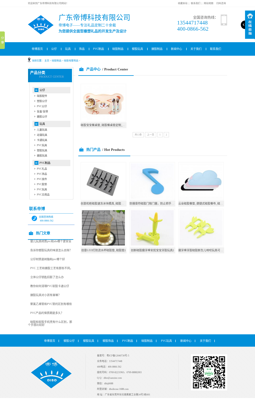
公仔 (54, 48)
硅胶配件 (42, 95)
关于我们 (196, 48)
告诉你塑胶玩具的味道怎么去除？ (51, 250)
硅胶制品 (118, 48)
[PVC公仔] (46, 16)
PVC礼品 (42, 168)
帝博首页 (37, 48)
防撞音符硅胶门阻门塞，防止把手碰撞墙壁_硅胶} (160, 203)
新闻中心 (176, 48)
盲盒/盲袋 (42, 111)
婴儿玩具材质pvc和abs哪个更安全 (50, 241)
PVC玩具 (42, 145)
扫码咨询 (221, 3)
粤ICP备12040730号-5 (118, 355)
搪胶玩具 (42, 155)
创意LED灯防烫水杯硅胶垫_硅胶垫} (103, 250)
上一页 (150, 134)
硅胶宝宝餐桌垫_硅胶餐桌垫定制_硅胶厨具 (107, 125)
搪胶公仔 (42, 116)
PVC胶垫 (42, 184)
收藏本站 (182, 3)
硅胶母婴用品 (71, 60)
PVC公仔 (42, 106)
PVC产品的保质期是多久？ (47, 312)
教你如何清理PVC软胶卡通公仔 (49, 286)
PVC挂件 (42, 179)
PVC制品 (98, 48)
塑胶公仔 (42, 101)
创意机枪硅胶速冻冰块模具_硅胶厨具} (104, 203)
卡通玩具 (42, 140)
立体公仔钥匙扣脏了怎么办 (47, 277)
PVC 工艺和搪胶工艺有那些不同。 (51, 268)
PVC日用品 (43, 194)
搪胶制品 (157, 48)
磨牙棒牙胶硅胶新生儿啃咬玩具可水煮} (202, 250)
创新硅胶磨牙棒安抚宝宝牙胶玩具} (152, 250)
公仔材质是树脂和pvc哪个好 (47, 259)
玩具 (68, 48)
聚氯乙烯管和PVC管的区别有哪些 (51, 303)
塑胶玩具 (137, 48)
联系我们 (195, 3)
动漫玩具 (42, 134)
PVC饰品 (42, 173)
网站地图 (208, 3)
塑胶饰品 (108, 340)
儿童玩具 (42, 129)
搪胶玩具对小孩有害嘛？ (45, 295)
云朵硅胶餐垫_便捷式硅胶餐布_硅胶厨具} (204, 203)
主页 (46, 60)
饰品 (82, 48)
